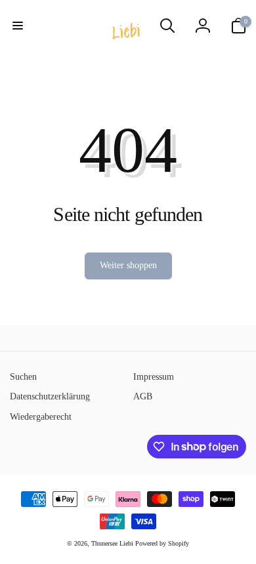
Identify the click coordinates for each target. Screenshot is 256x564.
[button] (17, 25)
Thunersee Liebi (112, 543)
